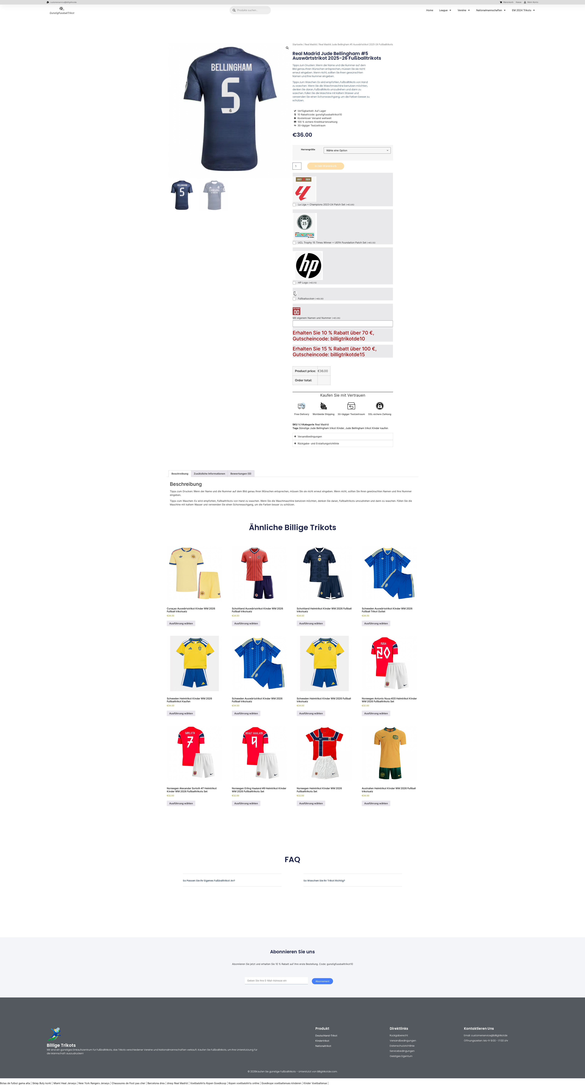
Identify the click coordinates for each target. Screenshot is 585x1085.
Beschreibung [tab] (180, 473)
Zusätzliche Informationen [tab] (209, 473)
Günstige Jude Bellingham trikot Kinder (321, 428)
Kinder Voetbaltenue (315, 1083)
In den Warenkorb (326, 166)
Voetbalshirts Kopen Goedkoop (208, 1083)
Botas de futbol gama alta (15, 1083)
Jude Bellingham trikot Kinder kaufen (366, 428)
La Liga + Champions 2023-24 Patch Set (326, 204)
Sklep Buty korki (41, 1083)
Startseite (297, 44)
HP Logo (307, 282)
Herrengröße (308, 149)
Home (429, 10)
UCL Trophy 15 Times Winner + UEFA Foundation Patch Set (337, 242)
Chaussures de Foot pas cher (128, 1083)
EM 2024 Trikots (521, 10)
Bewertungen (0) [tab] (240, 473)
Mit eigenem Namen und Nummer (316, 318)
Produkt (322, 1028)
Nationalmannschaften (489, 10)
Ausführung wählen (181, 623)
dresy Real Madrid (177, 1083)
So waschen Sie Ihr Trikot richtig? (324, 880)
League (443, 10)
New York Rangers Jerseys (93, 1083)
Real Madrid (311, 44)
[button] (287, 48)
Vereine (462, 10)
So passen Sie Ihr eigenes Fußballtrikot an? (209, 880)
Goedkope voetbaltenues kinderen (281, 1083)
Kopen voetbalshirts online (244, 1083)
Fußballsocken (311, 298)
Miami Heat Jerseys (64, 1083)
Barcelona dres (156, 1083)
